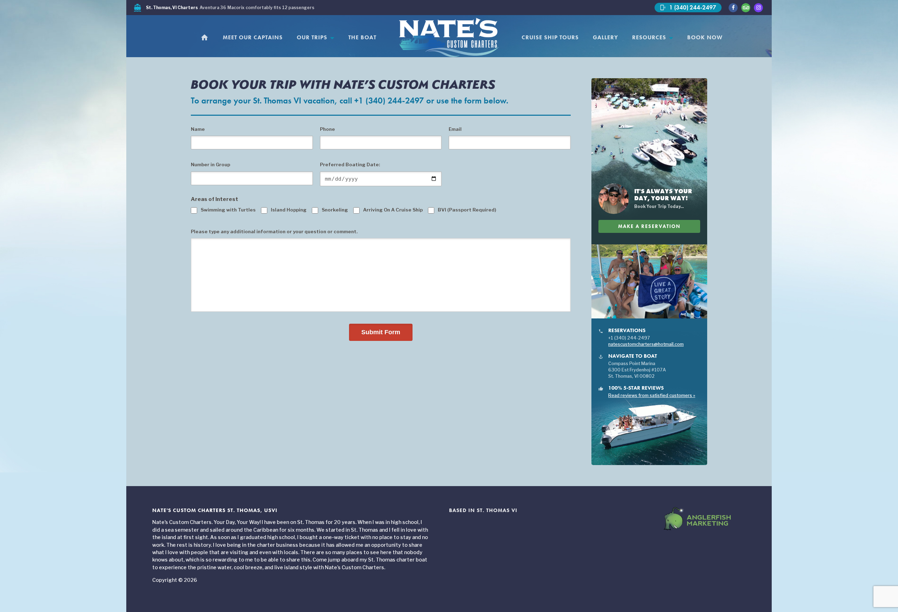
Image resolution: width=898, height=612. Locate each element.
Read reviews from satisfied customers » (651, 395)
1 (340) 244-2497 (688, 7)
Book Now (705, 37)
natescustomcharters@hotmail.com (646, 344)
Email (455, 129)
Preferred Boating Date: (350, 164)
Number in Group (210, 164)
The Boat (362, 37)
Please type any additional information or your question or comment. (274, 231)
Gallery (605, 37)
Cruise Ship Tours (550, 37)
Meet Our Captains (253, 37)
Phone (327, 129)
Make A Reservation (649, 226)
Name (198, 129)
